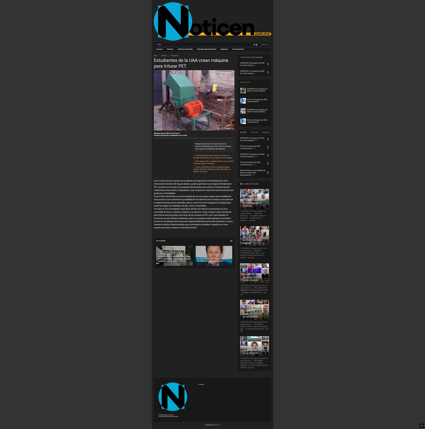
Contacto (201, 384)
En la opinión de (238, 49)
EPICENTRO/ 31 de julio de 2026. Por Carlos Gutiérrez (254, 240)
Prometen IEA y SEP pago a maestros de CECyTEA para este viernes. (213, 260)
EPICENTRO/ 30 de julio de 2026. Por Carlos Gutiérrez (254, 203)
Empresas (224, 49)
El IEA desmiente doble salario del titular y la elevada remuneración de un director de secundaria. (213, 156)
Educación (174, 55)
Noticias (170, 49)
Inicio (155, 55)
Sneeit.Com (216, 425)
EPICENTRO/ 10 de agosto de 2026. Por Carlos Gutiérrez (252, 277)
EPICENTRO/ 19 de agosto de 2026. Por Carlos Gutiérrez (252, 350)
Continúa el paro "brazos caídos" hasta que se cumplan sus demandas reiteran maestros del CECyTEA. (174, 258)
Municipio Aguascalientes (206, 49)
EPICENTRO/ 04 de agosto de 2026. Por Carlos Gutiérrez (252, 314)
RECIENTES (245, 82)
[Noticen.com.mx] (212, 39)
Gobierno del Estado (185, 49)
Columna (159, 49)
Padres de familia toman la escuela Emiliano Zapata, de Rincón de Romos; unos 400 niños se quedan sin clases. (211, 169)
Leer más (252, 220)
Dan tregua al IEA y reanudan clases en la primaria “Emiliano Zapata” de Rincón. (213, 162)
